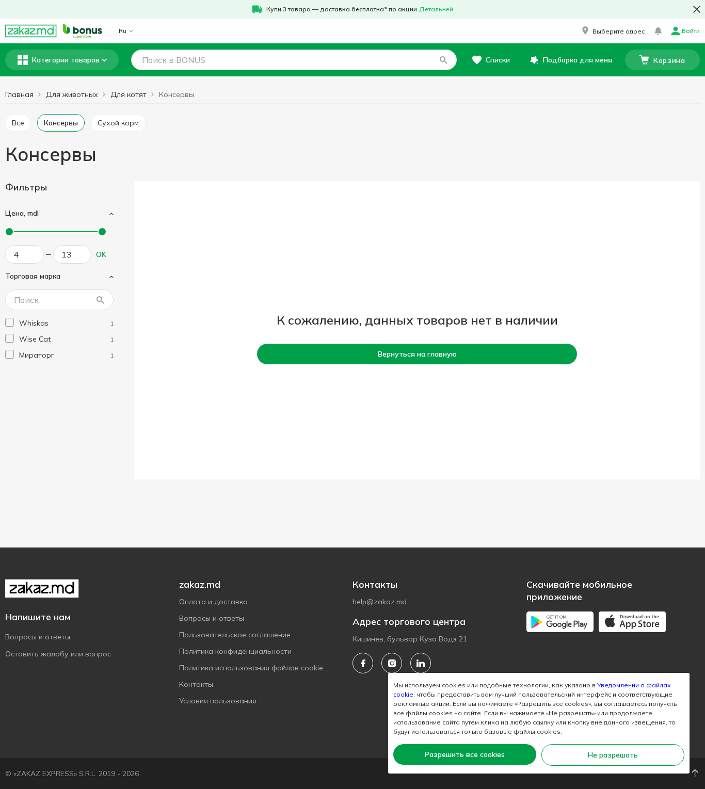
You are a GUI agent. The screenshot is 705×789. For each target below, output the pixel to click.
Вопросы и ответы (37, 636)
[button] (612, 31)
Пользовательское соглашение (235, 634)
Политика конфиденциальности (235, 651)
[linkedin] (420, 663)
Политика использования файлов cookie (251, 667)
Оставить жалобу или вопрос (58, 653)
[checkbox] (9, 322)
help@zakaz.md (379, 601)
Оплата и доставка (213, 601)
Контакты (196, 684)
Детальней (436, 9)
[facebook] (362, 663)
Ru (122, 31)
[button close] (696, 9)
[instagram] (391, 663)
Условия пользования (218, 700)
